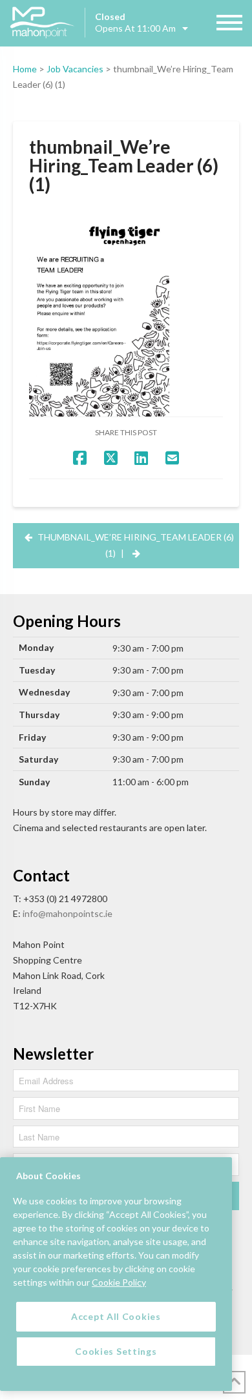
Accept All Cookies (116, 1316)
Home (25, 68)
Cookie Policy (119, 1282)
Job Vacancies (75, 68)
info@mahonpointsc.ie (67, 913)
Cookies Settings (115, 1351)
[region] (116, 1274)
